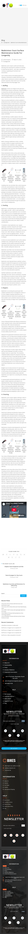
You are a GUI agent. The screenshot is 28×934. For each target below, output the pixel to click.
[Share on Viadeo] (15, 557)
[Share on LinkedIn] (17, 554)
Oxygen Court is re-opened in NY (14, 627)
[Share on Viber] (20, 554)
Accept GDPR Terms (15, 724)
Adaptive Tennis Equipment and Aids (14, 566)
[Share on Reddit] (8, 557)
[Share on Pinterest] (13, 554)
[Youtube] (22, 730)
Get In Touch (14, 748)
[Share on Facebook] (6, 554)
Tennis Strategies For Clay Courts (14, 575)
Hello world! (15, 625)
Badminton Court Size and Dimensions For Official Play (14, 584)
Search (2, 593)
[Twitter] (14, 730)
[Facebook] (5, 730)
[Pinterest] (14, 841)
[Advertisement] (14, 24)
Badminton (3, 88)
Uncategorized (6, 61)
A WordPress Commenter (6, 625)
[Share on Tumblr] (12, 557)
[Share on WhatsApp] (19, 557)
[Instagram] (9, 735)
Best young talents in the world (14, 635)
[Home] (1, 42)
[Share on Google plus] (10, 554)
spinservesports (7, 59)
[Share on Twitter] (3, 554)
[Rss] (18, 735)
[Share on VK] (24, 554)
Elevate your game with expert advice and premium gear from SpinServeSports (14, 741)
